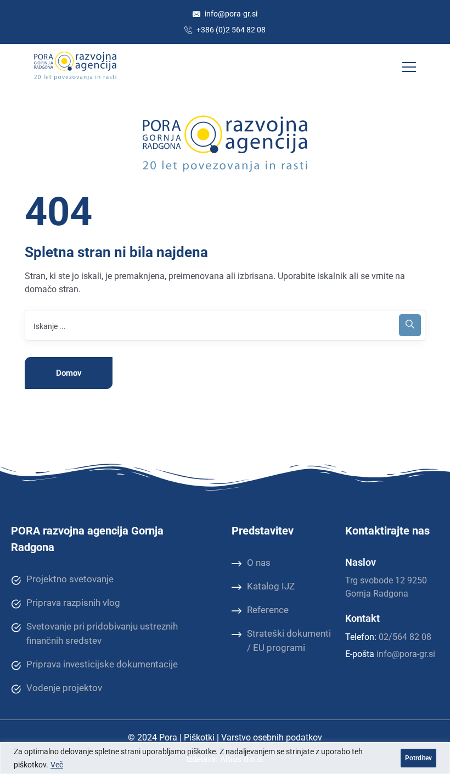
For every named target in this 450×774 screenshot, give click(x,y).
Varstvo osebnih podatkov (271, 737)
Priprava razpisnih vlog (73, 602)
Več (56, 764)
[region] (225, 758)
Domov (69, 373)
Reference (268, 609)
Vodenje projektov (64, 687)
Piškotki (199, 737)
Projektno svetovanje (70, 578)
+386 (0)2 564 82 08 (230, 29)
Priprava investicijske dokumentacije (102, 664)
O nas (259, 562)
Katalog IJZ (271, 586)
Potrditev (418, 758)
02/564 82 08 (405, 637)
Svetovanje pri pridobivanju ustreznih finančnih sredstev (102, 633)
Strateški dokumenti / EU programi (289, 640)
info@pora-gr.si (230, 13)
